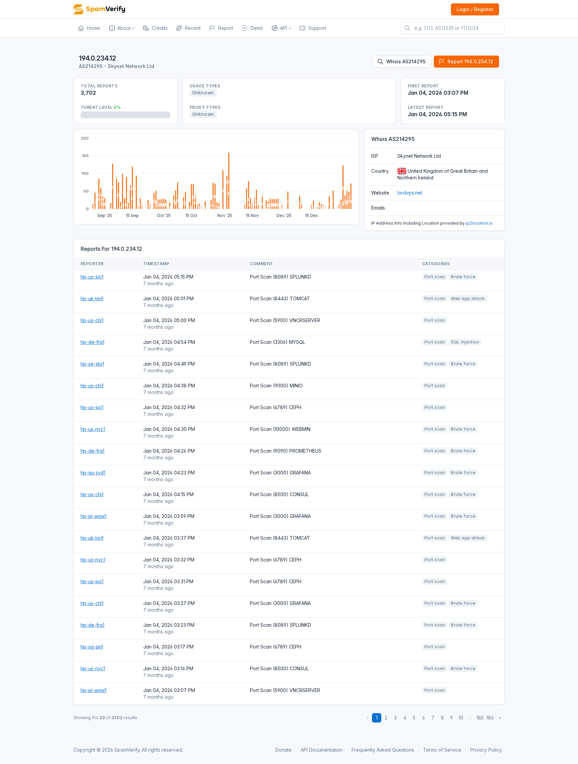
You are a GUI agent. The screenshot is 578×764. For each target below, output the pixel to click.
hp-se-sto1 (92, 364)
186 (490, 717)
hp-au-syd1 (93, 472)
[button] (121, 28)
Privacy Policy (486, 750)
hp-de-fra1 (92, 342)
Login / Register (475, 9)
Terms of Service (442, 750)
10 (461, 717)
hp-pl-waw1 (93, 516)
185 (480, 717)
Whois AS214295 (405, 61)
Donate (283, 750)
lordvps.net (409, 193)
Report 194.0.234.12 (470, 61)
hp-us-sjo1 (92, 277)
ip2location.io (479, 223)
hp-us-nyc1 (93, 429)
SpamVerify (126, 750)
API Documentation (322, 750)
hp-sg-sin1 (92, 647)
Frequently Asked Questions (383, 750)
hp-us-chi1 (92, 320)
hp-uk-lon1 (92, 298)
